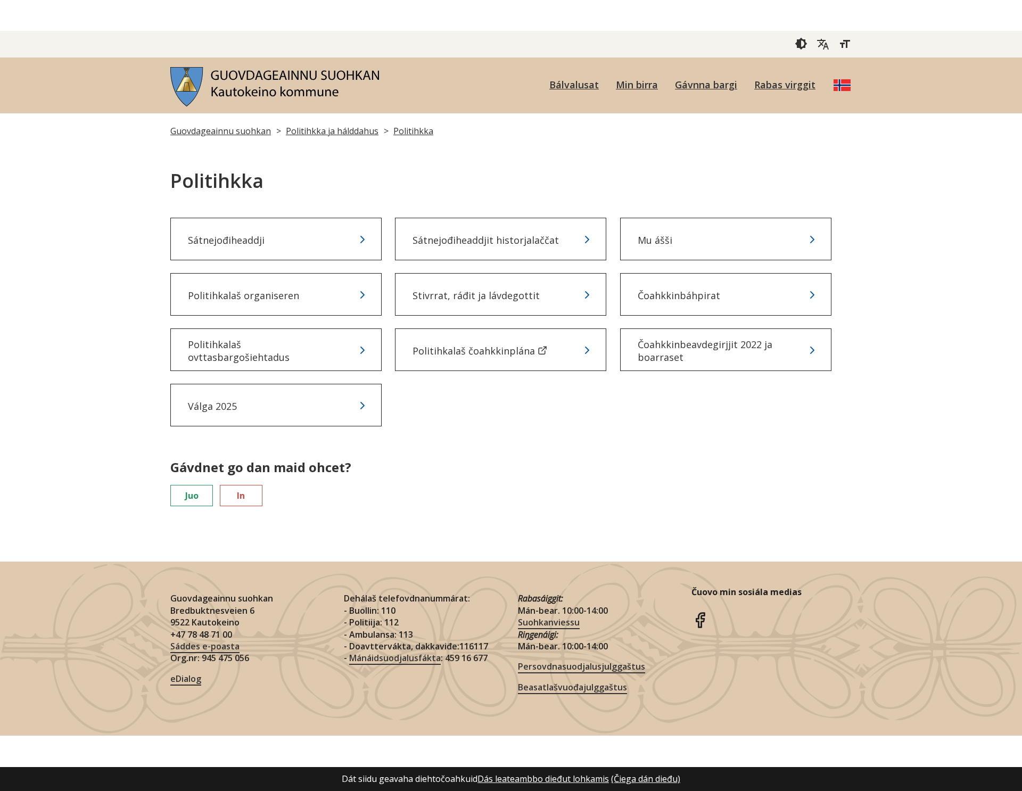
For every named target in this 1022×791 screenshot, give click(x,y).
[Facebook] (699, 619)
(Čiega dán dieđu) (645, 779)
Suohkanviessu (549, 622)
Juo (192, 495)
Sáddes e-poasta (205, 646)
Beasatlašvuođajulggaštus (572, 687)
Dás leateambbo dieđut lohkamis (543, 779)
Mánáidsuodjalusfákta (395, 658)
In (241, 495)
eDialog (185, 679)
